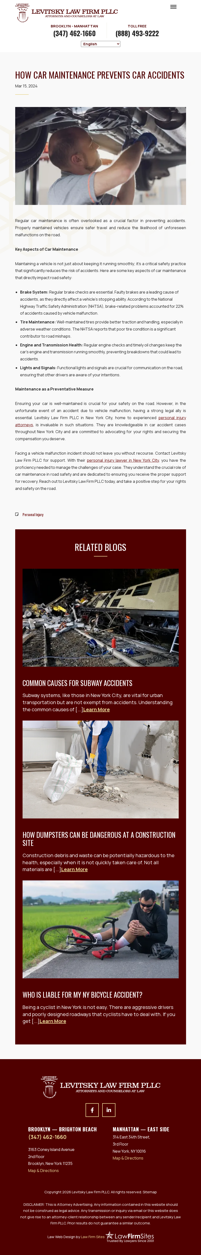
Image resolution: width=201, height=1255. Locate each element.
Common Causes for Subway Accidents (77, 683)
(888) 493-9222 (137, 33)
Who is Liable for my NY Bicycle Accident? (82, 995)
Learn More (96, 709)
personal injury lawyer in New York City (123, 460)
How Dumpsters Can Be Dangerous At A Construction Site (99, 839)
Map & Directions (43, 1170)
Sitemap (150, 1192)
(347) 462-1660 (74, 33)
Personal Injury (33, 514)
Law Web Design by (76, 1236)
